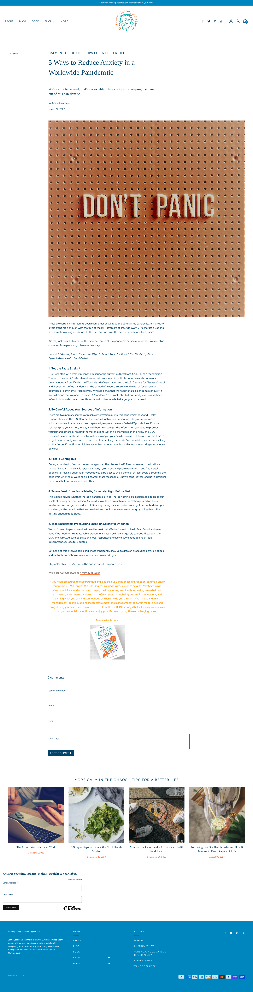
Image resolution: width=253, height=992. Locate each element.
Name (51, 695)
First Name (8, 894)
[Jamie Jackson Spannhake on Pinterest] (215, 21)
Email (50, 711)
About (77, 940)
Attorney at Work (90, 572)
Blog (76, 946)
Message (52, 727)
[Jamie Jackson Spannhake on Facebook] (203, 21)
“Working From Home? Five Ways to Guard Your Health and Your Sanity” (101, 354)
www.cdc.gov (108, 555)
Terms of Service (145, 966)
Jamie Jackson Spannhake (28, 932)
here (115, 620)
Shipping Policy (144, 946)
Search (138, 940)
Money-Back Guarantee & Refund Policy (150, 953)
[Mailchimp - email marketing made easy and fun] (72, 910)
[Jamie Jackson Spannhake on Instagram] (221, 21)
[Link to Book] (107, 642)
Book (76, 952)
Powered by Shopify (16, 975)
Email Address (10, 882)
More (76, 963)
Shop (76, 957)
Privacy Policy (143, 960)
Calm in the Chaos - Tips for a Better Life (86, 53)
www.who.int (87, 555)
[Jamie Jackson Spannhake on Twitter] (209, 21)
